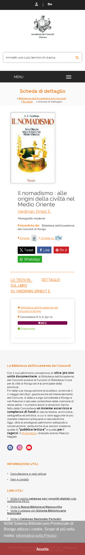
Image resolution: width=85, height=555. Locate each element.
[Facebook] (10, 447)
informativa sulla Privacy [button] (36, 536)
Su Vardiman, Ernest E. (31, 291)
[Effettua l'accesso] (36, 4)
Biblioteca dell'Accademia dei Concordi (42, 98)
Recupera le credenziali (49, 4)
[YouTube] (29, 447)
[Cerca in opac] (77, 58)
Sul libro (19, 285)
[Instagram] (20, 447)
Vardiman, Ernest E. (34, 211)
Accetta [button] (42, 549)
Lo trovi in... (21, 280)
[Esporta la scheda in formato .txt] (34, 238)
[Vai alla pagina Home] (42, 26)
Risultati (28, 101)
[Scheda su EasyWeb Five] (58, 238)
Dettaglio (51, 280)
